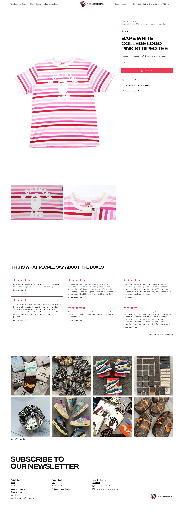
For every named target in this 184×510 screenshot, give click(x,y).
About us (15, 495)
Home (13, 482)
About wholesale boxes (22, 498)
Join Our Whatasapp (106, 485)
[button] (126, 4)
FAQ (53, 482)
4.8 (126, 31)
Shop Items (16, 492)
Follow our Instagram (107, 489)
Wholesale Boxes (19, 485)
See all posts (18, 439)
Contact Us (57, 485)
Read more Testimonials (161, 334)
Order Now (149, 70)
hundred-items (128, 21)
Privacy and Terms (61, 489)
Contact (96, 482)
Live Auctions (18, 489)
